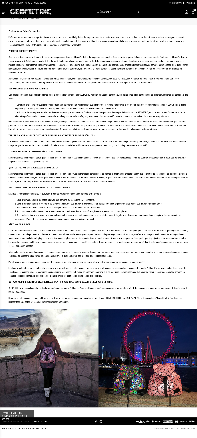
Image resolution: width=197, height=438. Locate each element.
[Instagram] (101, 421)
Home (11, 18)
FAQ (45, 421)
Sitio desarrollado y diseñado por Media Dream (174, 429)
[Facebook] (95, 421)
